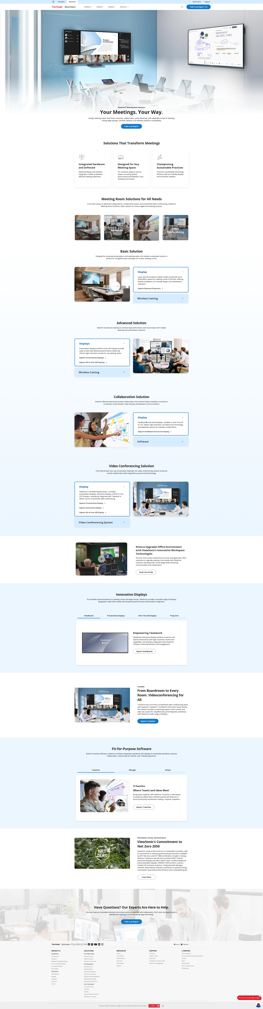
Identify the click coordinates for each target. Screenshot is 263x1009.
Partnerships (185, 968)
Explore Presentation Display (91, 503)
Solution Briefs (121, 958)
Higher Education (88, 959)
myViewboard (55, 974)
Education (61, 2)
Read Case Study (146, 572)
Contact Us (152, 953)
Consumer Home (88, 987)
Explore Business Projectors (149, 288)
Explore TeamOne (143, 807)
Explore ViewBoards (144, 651)
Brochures (119, 961)
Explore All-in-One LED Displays (92, 362)
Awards (184, 958)
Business (72, 2)
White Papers (120, 963)
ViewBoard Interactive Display (59, 961)
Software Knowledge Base (156, 963)
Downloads (152, 958)
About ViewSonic (186, 953)
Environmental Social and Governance (192, 956)
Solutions (111, 7)
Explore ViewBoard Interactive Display (154, 431)
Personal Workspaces (90, 971)
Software (99, 7)
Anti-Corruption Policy (188, 966)
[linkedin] (99, 944)
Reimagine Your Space (90, 997)
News (183, 961)
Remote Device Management (92, 976)
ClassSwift (54, 979)
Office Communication (90, 974)
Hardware (87, 7)
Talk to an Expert (197, 7)
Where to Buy (185, 963)
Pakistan (185, 944)
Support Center (153, 956)
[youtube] (96, 944)
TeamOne (54, 981)
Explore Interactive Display (90, 508)
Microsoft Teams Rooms (90, 981)
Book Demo (197, 2)
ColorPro (86, 989)
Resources (123, 7)
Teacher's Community (90, 961)
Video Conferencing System (96, 522)
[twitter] (92, 944)
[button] (101, 559)
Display (142, 272)
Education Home (88, 956)
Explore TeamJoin (148, 721)
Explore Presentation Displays (91, 358)
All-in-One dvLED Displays (58, 964)
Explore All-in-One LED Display (91, 512)
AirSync (53, 984)
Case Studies (120, 956)
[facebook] (89, 944)
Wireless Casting (147, 298)
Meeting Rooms (88, 969)
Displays (84, 343)
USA (152, 1006)
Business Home (88, 967)
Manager (53, 976)
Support (207, 2)
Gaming (86, 992)
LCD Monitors (55, 956)
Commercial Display (56, 966)
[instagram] (102, 944)
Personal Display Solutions (91, 994)
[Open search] (183, 7)
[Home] (53, 1)
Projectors (54, 959)
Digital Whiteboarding (90, 979)
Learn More (146, 877)
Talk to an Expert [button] (131, 922)
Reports (119, 966)
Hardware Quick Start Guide (157, 961)
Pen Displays (54, 969)
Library (119, 953)
